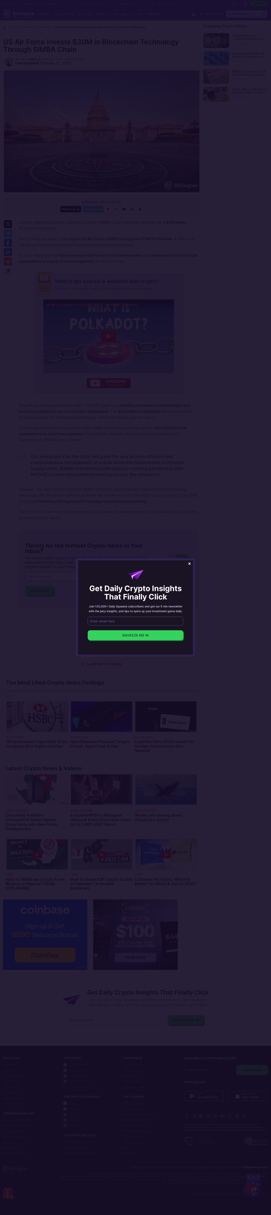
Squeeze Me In (135, 635)
